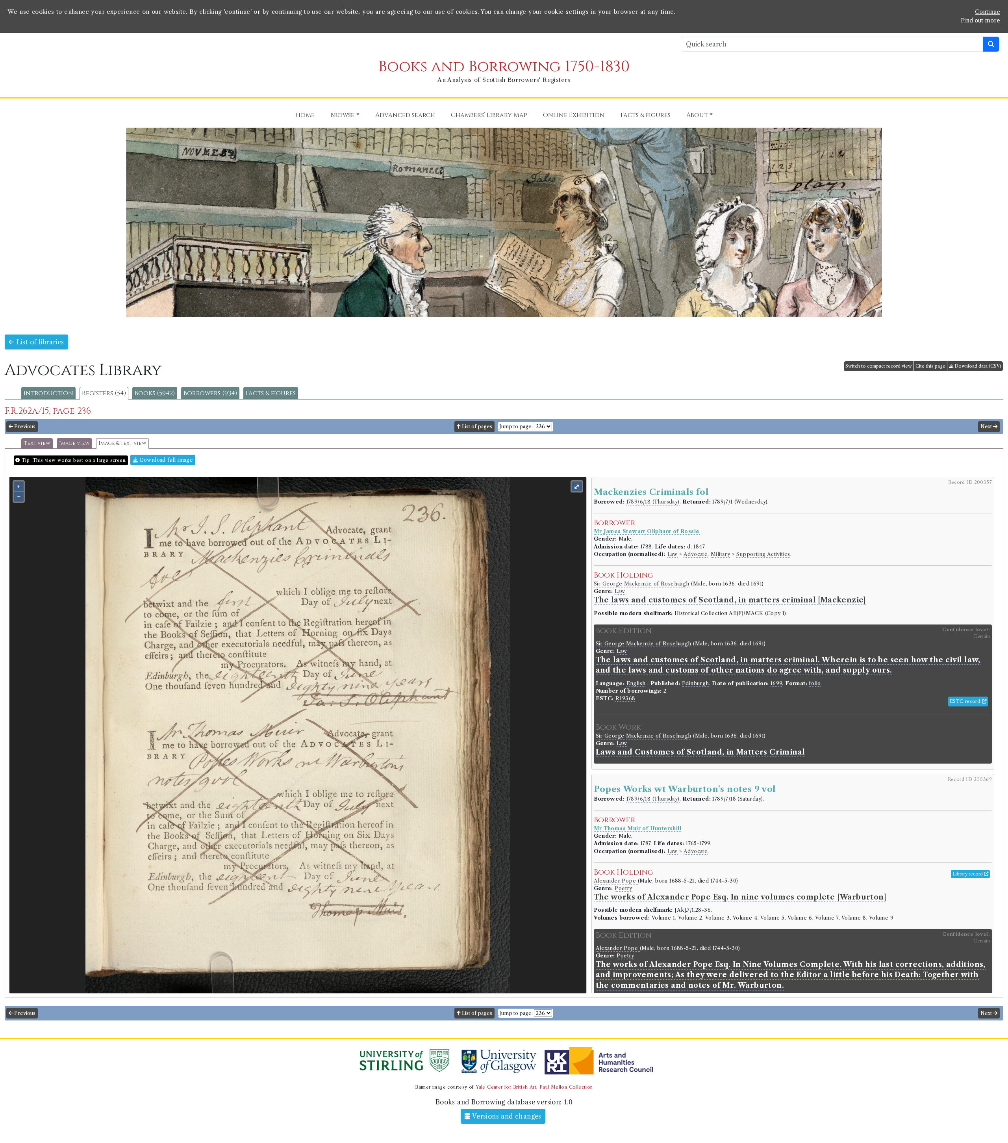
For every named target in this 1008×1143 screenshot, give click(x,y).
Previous (24, 426)
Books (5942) (155, 393)
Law (672, 554)
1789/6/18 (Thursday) (653, 502)
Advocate (696, 554)
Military (720, 554)
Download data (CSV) (977, 366)
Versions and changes (506, 1116)
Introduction (48, 393)
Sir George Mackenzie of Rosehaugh (641, 584)
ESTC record (966, 701)
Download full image (165, 460)
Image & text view (122, 443)
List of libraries (39, 342)
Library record (968, 874)
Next (986, 426)
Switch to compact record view (878, 366)
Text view (37, 443)
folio (815, 683)
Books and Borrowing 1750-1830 (504, 67)
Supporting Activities (763, 554)
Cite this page (930, 366)
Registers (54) (104, 393)
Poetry (623, 888)
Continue (987, 11)
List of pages (476, 426)
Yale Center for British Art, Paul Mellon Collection (534, 1087)
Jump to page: (516, 426)
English (636, 683)
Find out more (980, 20)
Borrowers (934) (210, 393)
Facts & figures (271, 393)
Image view (74, 443)
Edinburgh (695, 683)
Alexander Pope (616, 881)
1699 (776, 683)
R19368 (625, 698)
